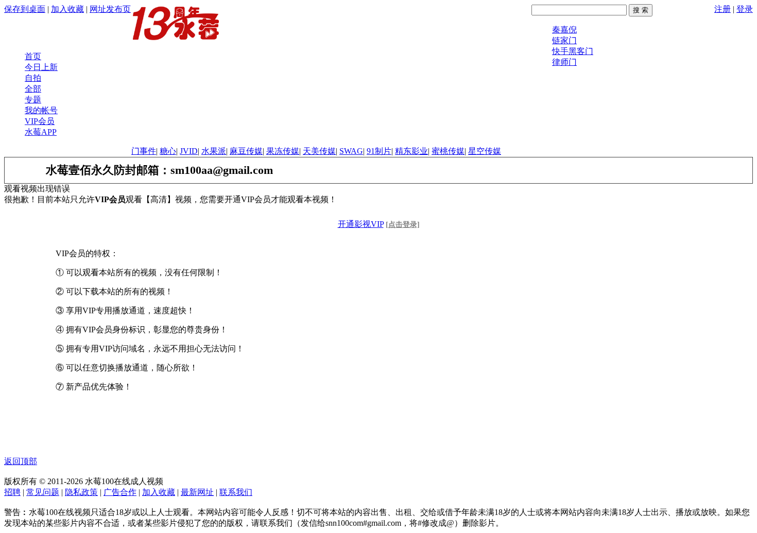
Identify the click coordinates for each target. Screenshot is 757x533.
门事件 (143, 151)
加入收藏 (67, 9)
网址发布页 (110, 9)
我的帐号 (41, 110)
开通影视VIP (361, 224)
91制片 (379, 151)
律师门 (564, 62)
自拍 (33, 78)
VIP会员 (40, 121)
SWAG (351, 151)
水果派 (213, 151)
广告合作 (120, 492)
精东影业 (411, 151)
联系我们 (235, 492)
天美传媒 (319, 151)
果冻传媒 (282, 151)
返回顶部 (20, 461)
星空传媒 (484, 151)
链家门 (564, 40)
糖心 (168, 151)
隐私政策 (81, 492)
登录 (744, 9)
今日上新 (41, 67)
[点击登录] (403, 224)
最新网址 (197, 492)
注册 (722, 9)
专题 (33, 99)
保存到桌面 (24, 9)
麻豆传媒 (246, 151)
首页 (33, 56)
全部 (33, 88)
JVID (189, 151)
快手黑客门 (572, 51)
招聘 (12, 492)
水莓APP (41, 132)
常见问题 (42, 492)
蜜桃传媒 (448, 151)
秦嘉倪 (564, 29)
